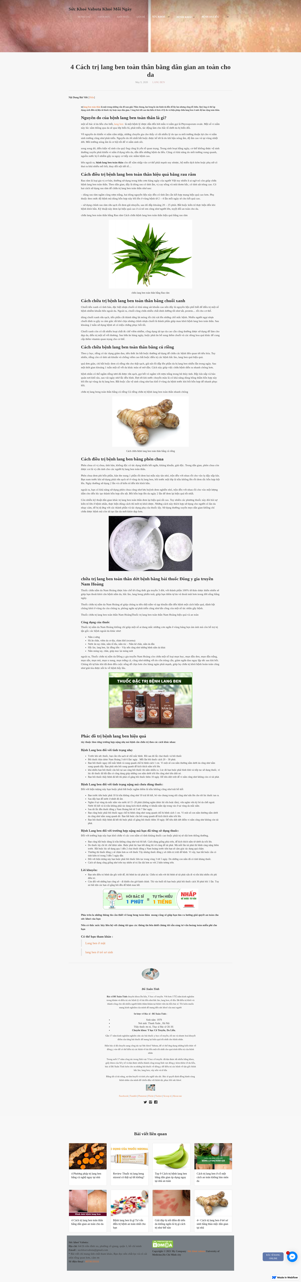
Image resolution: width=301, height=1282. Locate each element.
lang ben (119, 124)
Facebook (123, 1096)
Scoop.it (167, 1096)
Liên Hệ (141, 17)
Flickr (151, 1096)
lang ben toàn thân (92, 107)
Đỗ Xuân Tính (150, 989)
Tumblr (133, 1096)
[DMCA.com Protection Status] (162, 1244)
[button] (161, 16)
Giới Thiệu (123, 17)
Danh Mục (104, 17)
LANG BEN (158, 82)
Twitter (158, 1096)
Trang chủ (84, 17)
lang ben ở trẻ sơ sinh (99, 952)
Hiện (91, 97)
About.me (177, 1096)
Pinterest (142, 1096)
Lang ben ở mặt (95, 943)
